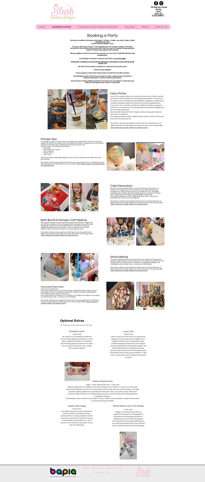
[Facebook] (156, 3)
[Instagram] (161, 3)
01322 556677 (158, 15)
